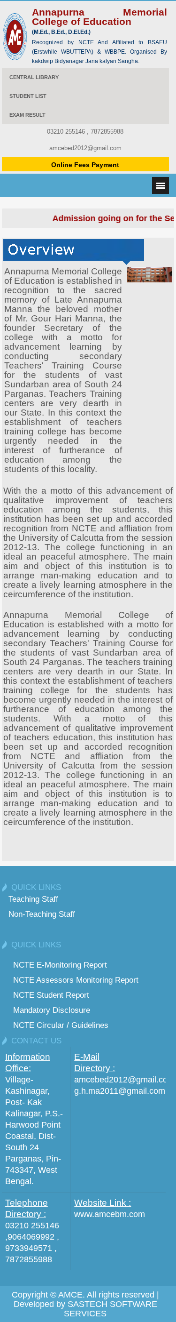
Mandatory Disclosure (51, 1010)
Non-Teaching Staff (41, 914)
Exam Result (27, 115)
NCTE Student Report (51, 995)
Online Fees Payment (85, 164)
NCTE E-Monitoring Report (60, 964)
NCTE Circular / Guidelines (60, 1025)
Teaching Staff (33, 899)
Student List (27, 96)
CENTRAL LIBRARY (34, 77)
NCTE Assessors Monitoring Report (75, 980)
